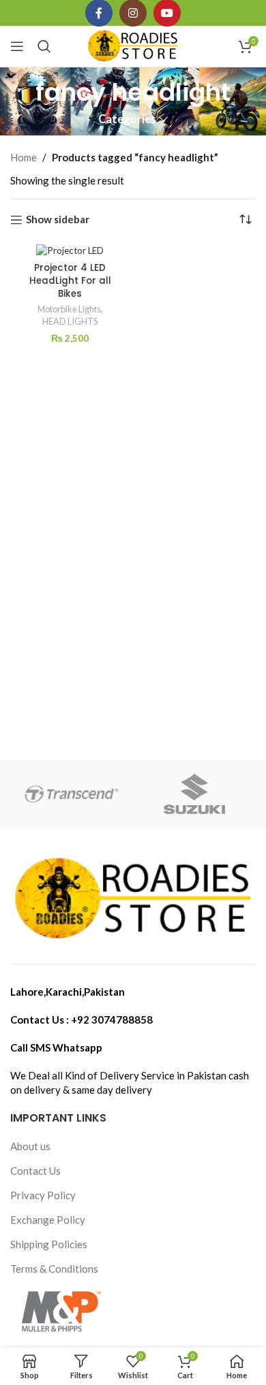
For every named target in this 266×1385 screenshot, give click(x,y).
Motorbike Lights (69, 309)
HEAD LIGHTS (70, 321)
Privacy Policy (43, 1195)
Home (23, 157)
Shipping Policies (48, 1244)
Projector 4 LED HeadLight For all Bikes (70, 280)
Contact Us (35, 1170)
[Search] (44, 46)
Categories (127, 119)
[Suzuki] (194, 794)
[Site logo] (133, 45)
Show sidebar (57, 220)
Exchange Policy (47, 1219)
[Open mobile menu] (17, 46)
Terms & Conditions (54, 1268)
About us (30, 1146)
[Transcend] (71, 794)
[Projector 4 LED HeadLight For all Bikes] (70, 250)
